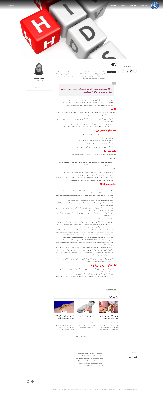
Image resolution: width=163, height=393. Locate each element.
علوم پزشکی (133, 5)
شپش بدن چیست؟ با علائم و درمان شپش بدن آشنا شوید (64, 318)
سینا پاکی (72, 322)
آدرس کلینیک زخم (66, 389)
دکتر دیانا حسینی (56, 389)
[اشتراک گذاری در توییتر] (131, 71)
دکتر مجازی (144, 5)
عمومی (108, 312)
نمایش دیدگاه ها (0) (80, 336)
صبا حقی (94, 322)
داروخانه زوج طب (103, 389)
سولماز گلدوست (39, 78)
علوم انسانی (113, 5)
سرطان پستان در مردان (88, 316)
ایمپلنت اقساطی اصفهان (87, 389)
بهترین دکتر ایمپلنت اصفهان (115, 389)
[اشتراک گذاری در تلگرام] (122, 71)
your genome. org (111, 290)
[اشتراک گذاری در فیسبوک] (135, 71)
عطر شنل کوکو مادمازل (76, 389)
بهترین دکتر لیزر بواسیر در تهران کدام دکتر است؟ (109, 317)
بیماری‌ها (111, 72)
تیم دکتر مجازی (114, 322)
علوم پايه (123, 5)
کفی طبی (96, 389)
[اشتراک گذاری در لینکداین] (127, 71)
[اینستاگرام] (28, 382)
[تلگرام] (32, 382)
